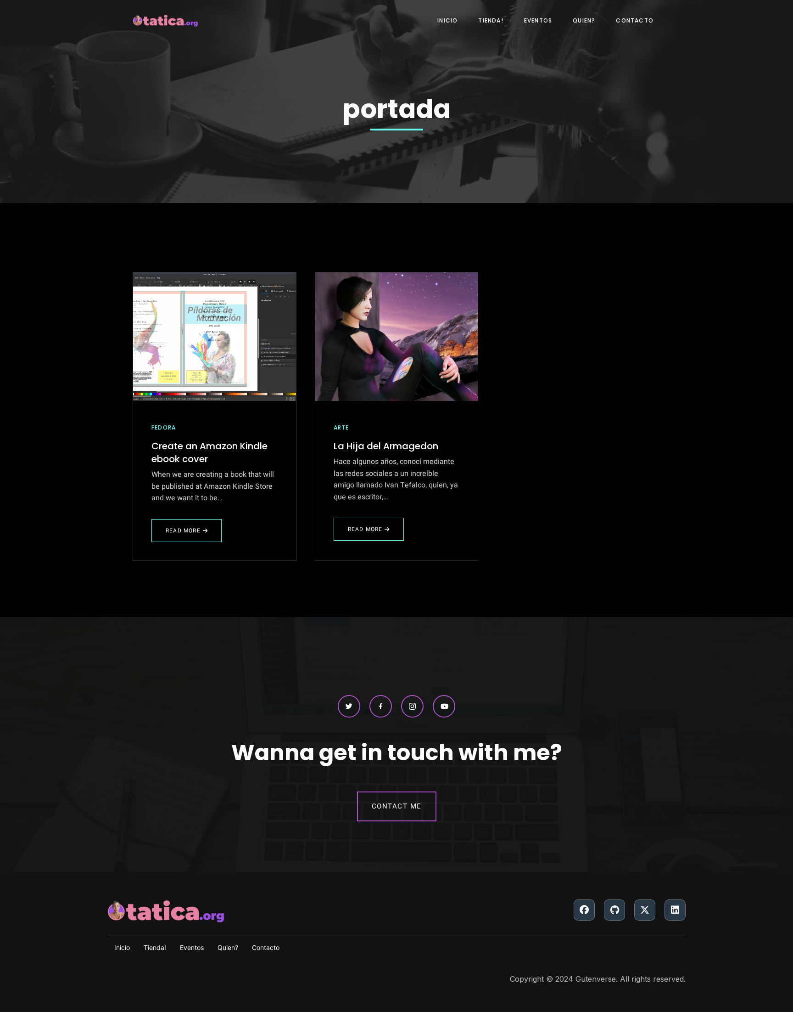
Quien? (584, 20)
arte (341, 427)
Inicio (447, 20)
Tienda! (490, 20)
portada (397, 109)
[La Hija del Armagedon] (396, 336)
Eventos (538, 20)
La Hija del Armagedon (386, 446)
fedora (163, 427)
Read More (183, 534)
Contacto (634, 20)
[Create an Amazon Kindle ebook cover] (214, 336)
